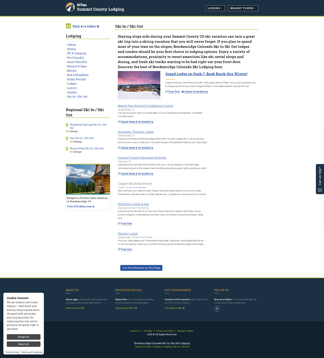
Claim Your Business (137, 187)
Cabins (71, 44)
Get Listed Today (174, 307)
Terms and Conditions (32, 352)
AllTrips (82, 5)
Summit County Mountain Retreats (142, 158)
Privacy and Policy (165, 330)
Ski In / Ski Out (77, 96)
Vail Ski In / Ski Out (81, 138)
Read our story (74, 307)
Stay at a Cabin (85, 26)
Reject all (23, 344)
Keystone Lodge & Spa (133, 204)
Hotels (71, 49)
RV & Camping (76, 53)
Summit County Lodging (100, 9)
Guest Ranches (77, 62)
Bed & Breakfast (78, 75)
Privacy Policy (12, 352)
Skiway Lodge (128, 234)
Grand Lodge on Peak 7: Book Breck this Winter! (206, 74)
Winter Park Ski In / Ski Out (87, 148)
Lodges (72, 83)
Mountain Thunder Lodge (136, 132)
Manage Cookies (185, 330)
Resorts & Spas (77, 66)
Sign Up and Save (124, 307)
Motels (71, 70)
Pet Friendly (75, 57)
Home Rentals (76, 79)
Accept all (24, 336)
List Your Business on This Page (141, 267)
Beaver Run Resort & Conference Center (145, 106)
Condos (72, 92)
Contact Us (134, 330)
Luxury (72, 88)
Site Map (148, 330)
